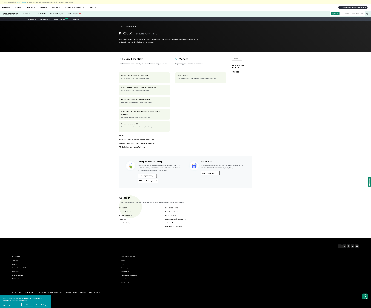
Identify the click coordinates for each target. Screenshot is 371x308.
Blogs (122, 264)
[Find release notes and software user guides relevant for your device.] (200, 77)
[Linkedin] (352, 246)
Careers (14, 264)
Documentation (10, 13)
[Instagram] (348, 246)
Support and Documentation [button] (74, 7)
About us (15, 260)
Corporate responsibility (19, 268)
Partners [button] (55, 7)
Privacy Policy (7, 305)
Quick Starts (41, 14)
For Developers (74, 14)
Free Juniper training (146, 176)
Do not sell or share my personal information (49, 292)
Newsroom (15, 271)
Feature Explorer (44, 19)
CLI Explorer (32, 19)
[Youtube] (357, 246)
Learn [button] (92, 7)
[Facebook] (340, 246)
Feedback (68, 292)
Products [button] (30, 7)
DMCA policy (29, 292)
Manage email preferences (129, 275)
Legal (20, 292)
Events (123, 260)
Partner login (125, 282)
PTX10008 (235, 72)
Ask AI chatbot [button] (21, 2)
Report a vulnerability (79, 292)
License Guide (27, 14)
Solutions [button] (17, 7)
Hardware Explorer (59, 19)
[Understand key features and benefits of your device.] (144, 102)
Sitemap (123, 279)
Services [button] (43, 7)
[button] (365, 296)
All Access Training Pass (147, 181)
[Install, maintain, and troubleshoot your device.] (144, 77)
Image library (125, 271)
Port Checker (75, 19)
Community (124, 268)
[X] (344, 246)
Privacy (14, 292)
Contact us (15, 279)
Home (121, 26)
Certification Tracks (209, 173)
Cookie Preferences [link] (94, 292)
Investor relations (17, 275)
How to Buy (237, 59)
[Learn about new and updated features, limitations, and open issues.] (144, 126)
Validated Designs (56, 14)
